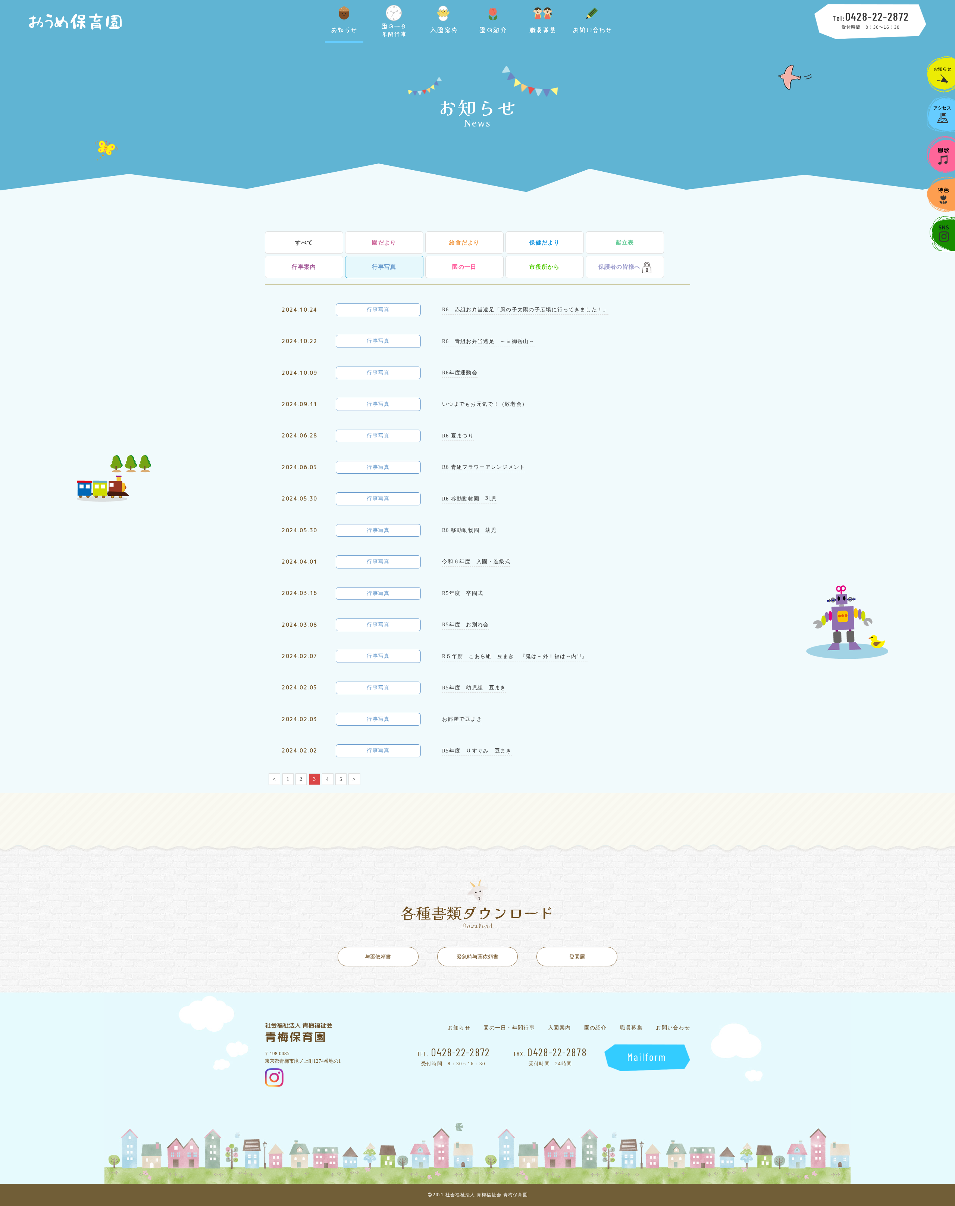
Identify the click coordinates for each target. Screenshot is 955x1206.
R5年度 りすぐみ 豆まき (477, 751)
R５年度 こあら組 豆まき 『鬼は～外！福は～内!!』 (515, 656)
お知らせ (459, 1028)
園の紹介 (595, 1028)
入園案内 (559, 1028)
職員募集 (631, 1028)
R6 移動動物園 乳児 (469, 499)
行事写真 (384, 267)
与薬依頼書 (378, 957)
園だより (384, 243)
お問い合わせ (673, 1028)
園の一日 (464, 267)
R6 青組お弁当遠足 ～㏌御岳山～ (488, 341)
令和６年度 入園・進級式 (476, 561)
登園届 (577, 957)
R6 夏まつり (458, 436)
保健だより (544, 243)
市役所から (544, 267)
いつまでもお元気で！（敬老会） (484, 404)
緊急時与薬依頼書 (477, 957)
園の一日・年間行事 (509, 1028)
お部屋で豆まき (462, 719)
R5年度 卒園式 (462, 593)
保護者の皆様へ (619, 267)
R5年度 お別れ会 (465, 624)
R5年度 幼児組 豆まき (474, 688)
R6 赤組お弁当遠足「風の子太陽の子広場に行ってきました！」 (525, 309)
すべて (304, 243)
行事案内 (304, 267)
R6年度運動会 (460, 372)
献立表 (625, 243)
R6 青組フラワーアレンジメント (483, 467)
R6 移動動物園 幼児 (469, 530)
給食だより (464, 243)
